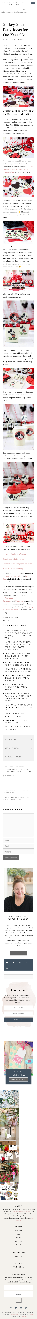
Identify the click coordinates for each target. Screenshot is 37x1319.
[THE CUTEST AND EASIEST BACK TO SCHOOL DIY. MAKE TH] (9, 1154)
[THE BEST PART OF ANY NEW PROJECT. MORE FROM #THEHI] (9, 1099)
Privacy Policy (14, 1314)
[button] (33, 3)
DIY (17, 769)
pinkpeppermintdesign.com (21, 1211)
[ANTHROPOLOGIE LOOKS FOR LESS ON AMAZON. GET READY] (9, 1191)
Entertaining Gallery (14, 576)
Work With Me (18, 1267)
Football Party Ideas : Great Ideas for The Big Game (19, 707)
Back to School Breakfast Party (15, 554)
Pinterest (19, 601)
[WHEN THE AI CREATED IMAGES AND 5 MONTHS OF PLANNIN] (9, 1136)
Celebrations (9, 769)
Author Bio (11, 740)
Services (18, 1260)
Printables (18, 1263)
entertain (9, 776)
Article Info (12, 748)
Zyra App (24, 1316)
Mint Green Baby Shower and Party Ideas (16, 687)
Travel (18, 1245)
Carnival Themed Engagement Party (17, 563)
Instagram (7, 601)
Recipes (18, 1237)
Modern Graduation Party (13, 568)
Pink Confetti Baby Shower (13, 559)
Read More (18, 953)
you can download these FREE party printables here (18, 169)
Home (4, 10)
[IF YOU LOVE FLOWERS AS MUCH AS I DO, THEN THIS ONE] (9, 1172)
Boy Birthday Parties (24, 10)
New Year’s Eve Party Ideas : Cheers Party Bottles (17, 678)
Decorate (18, 1230)
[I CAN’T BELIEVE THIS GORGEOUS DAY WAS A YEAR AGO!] (9, 1117)
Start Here (18, 1256)
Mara (31, 1314)
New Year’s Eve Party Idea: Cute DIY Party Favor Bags (17, 656)
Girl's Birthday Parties (13, 771)
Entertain (12, 10)
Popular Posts (13, 757)
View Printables (18, 1079)
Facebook (9, 598)
